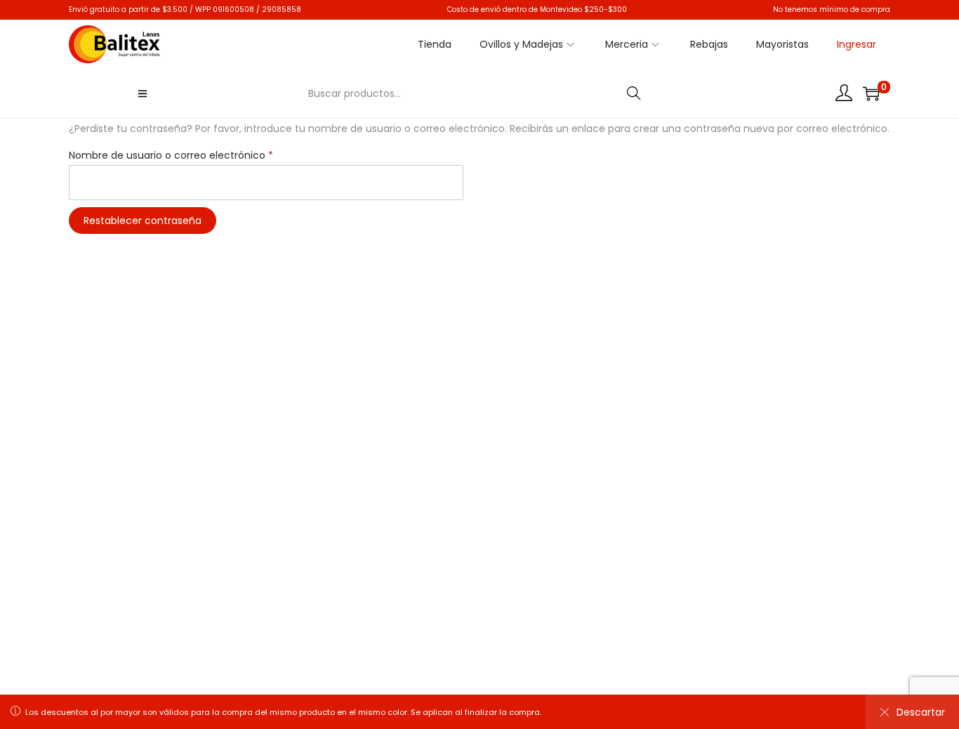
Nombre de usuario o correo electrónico (175, 153)
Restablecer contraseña (142, 221)
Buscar (634, 93)
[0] (871, 93)
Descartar (921, 712)
